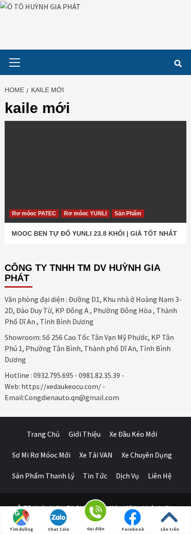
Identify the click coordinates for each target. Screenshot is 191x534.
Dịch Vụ (127, 475)
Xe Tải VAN (96, 454)
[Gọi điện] (95, 512)
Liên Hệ (160, 475)
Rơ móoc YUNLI (85, 213)
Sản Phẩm (128, 213)
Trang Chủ (43, 434)
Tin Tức (95, 475)
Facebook (132, 529)
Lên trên (169, 529)
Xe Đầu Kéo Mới (133, 434)
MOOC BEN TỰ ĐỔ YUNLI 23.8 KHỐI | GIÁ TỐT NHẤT (94, 233)
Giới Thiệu (85, 434)
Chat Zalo (59, 529)
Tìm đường (21, 529)
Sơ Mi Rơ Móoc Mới (41, 454)
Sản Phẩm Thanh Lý (43, 475)
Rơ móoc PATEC (34, 213)
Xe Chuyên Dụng (146, 454)
